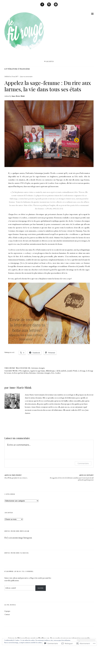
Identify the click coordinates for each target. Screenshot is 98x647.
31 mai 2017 (14, 76)
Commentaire (83, 463)
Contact (7, 614)
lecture (9, 373)
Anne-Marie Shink (18, 96)
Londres (57, 373)
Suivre (41, 588)
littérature (32, 373)
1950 (19, 371)
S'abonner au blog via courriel (18, 571)
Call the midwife (61, 371)
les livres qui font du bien (20, 373)
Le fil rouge (81, 371)
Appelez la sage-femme (37, 371)
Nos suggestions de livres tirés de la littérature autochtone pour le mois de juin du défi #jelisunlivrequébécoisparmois (72, 477)
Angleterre (25, 371)
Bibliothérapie (50, 371)
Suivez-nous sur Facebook (16, 553)
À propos (7, 611)
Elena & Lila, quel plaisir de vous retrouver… (16, 476)
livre (52, 373)
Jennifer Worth (72, 371)
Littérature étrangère (17, 69)
